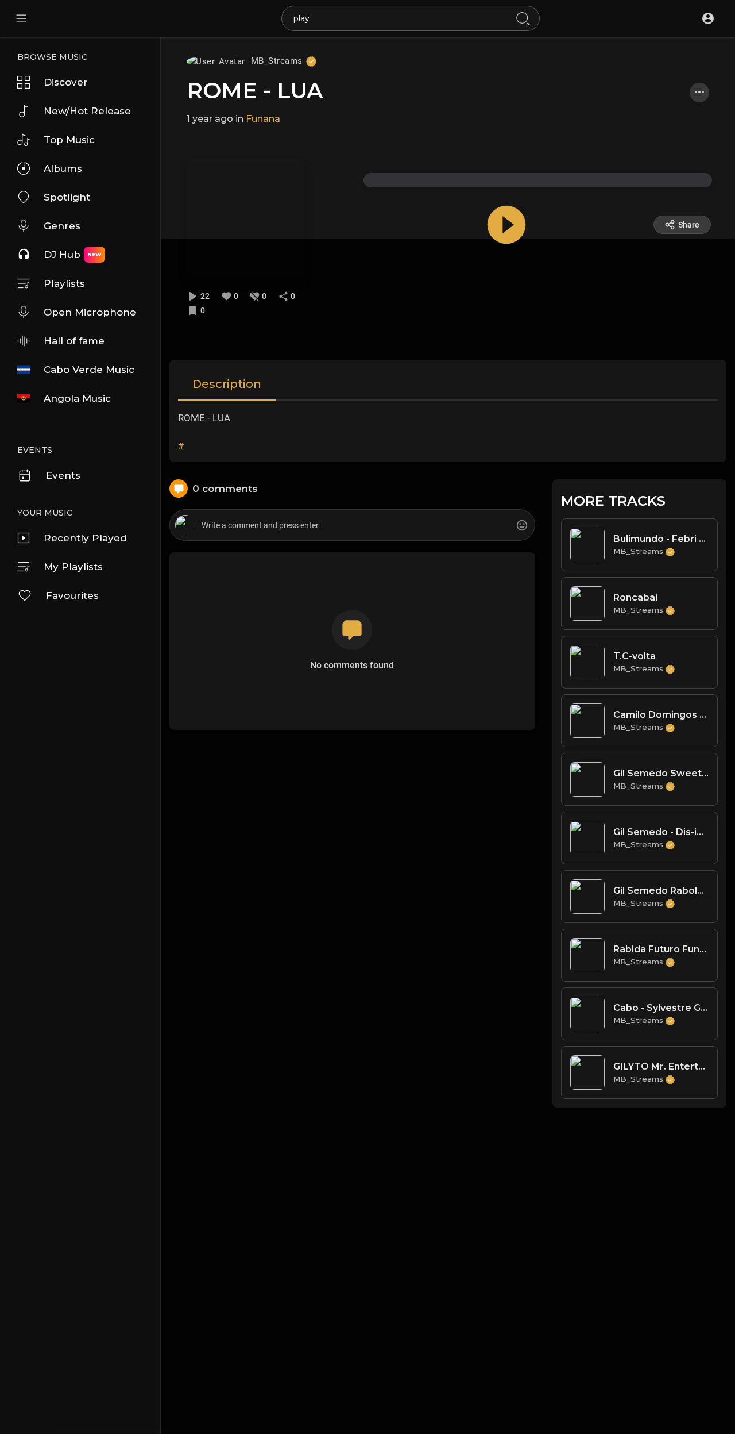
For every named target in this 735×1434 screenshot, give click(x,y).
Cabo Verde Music (89, 369)
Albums (63, 168)
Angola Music (77, 398)
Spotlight (67, 197)
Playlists (64, 283)
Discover (66, 82)
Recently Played (85, 538)
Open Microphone (90, 312)
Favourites (72, 595)
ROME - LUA (255, 90)
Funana (263, 118)
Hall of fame (74, 341)
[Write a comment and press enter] (352, 525)
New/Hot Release (87, 111)
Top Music (69, 139)
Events (63, 475)
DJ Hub (73, 254)
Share (688, 224)
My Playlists (73, 566)
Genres (62, 226)
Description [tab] (226, 384)
